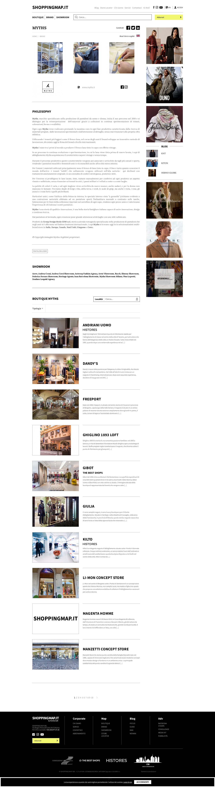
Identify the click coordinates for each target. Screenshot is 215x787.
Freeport (92, 399)
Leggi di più (127, 782)
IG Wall (146, 7)
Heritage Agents (66, 276)
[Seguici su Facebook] (154, 8)
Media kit (162, 732)
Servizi (128, 7)
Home (34, 36)
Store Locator (106, 7)
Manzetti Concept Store (106, 649)
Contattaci (137, 7)
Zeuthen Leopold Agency (43, 279)
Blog (96, 7)
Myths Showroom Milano (110, 276)
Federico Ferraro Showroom (45, 276)
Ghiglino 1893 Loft (101, 434)
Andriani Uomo (97, 325)
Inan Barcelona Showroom (86, 276)
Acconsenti (142, 782)
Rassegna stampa (162, 724)
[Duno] (164, 85)
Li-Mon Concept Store (103, 577)
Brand (50, 17)
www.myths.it (88, 87)
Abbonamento (79, 733)
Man (131, 730)
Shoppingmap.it (45, 719)
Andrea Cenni (44, 273)
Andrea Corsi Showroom (63, 273)
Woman (133, 733)
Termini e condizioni (148, 771)
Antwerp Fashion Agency (86, 273)
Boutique (38, 17)
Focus (132, 723)
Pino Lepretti (129, 276)
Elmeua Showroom (130, 273)
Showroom (62, 17)
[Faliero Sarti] (164, 124)
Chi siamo (118, 7)
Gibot (88, 467)
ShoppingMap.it (50, 7)
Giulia (88, 506)
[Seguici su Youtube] (160, 8)
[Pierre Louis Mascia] (164, 200)
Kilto (87, 539)
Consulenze (163, 729)
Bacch (118, 273)
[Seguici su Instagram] (157, 8)
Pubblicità (162, 736)
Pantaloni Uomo (40, 251)
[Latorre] (164, 239)
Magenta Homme (98, 613)
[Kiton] (164, 45)
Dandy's (90, 363)
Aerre (35, 273)
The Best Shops (93, 472)
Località (99, 299)
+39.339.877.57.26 (52, 730)
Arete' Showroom (106, 273)
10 (92, 698)
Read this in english (127, 36)
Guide (132, 727)
